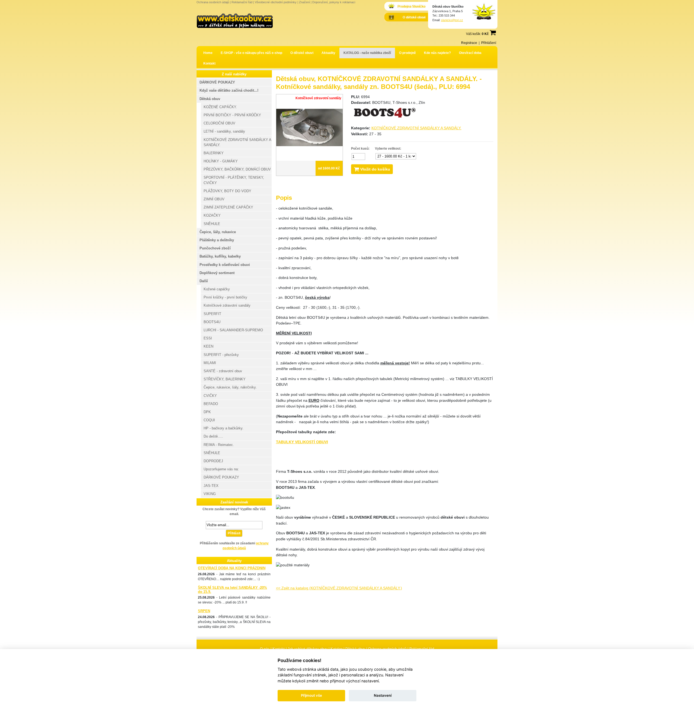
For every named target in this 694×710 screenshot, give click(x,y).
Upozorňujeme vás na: (221, 469)
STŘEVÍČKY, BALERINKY (225, 379)
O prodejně (407, 53)
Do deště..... (213, 436)
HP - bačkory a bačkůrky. (223, 428)
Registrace (469, 43)
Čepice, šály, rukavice (218, 232)
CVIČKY (210, 396)
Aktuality (328, 53)
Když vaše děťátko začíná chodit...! (229, 90)
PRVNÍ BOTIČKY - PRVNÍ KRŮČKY (232, 115)
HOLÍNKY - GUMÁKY (221, 161)
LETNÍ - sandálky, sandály (224, 131)
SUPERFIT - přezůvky (221, 355)
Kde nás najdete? (437, 53)
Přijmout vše (311, 695)
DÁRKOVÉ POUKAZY (217, 82)
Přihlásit (234, 533)
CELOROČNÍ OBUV (219, 123)
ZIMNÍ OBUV (214, 199)
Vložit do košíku (374, 169)
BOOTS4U (212, 322)
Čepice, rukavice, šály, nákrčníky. (230, 387)
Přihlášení (488, 43)
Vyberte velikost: (388, 148)
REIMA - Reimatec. (219, 445)
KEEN (208, 346)
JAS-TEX (211, 486)
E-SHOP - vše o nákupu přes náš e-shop (251, 53)
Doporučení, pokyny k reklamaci (333, 2)
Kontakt (209, 63)
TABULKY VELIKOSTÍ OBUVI (302, 442)
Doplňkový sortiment (217, 273)
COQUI (209, 420)
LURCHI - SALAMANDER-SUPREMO (233, 330)
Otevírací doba (470, 53)
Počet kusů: (360, 148)
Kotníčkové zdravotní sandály (227, 305)
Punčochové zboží (215, 248)
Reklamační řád (242, 2)
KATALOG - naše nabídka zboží (367, 53)
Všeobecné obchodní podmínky (276, 2)
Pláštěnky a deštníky (217, 240)
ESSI (208, 338)
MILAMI (210, 363)
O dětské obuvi (301, 53)
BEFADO (211, 404)
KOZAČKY (212, 215)
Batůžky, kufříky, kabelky (220, 256)
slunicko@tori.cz (452, 20)
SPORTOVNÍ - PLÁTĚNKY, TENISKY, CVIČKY (234, 180)
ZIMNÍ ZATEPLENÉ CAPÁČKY (228, 207)
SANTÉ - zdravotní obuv (223, 371)
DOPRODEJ (213, 461)
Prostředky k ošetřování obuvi (225, 265)
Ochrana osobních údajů (213, 2)
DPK (207, 412)
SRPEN (204, 611)
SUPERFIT (212, 314)
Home (208, 53)
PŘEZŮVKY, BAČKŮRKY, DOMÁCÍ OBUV (237, 169)
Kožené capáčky (217, 289)
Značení (304, 2)
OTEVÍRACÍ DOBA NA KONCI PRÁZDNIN (231, 568)
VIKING (210, 494)
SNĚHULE (212, 224)
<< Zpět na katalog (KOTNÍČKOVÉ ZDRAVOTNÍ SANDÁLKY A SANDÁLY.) (339, 588)
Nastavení (382, 695)
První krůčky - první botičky (225, 297)
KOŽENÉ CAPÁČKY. (220, 107)
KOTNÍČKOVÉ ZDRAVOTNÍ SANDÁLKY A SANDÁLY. (416, 128)
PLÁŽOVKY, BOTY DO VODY (227, 191)
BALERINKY (214, 153)
